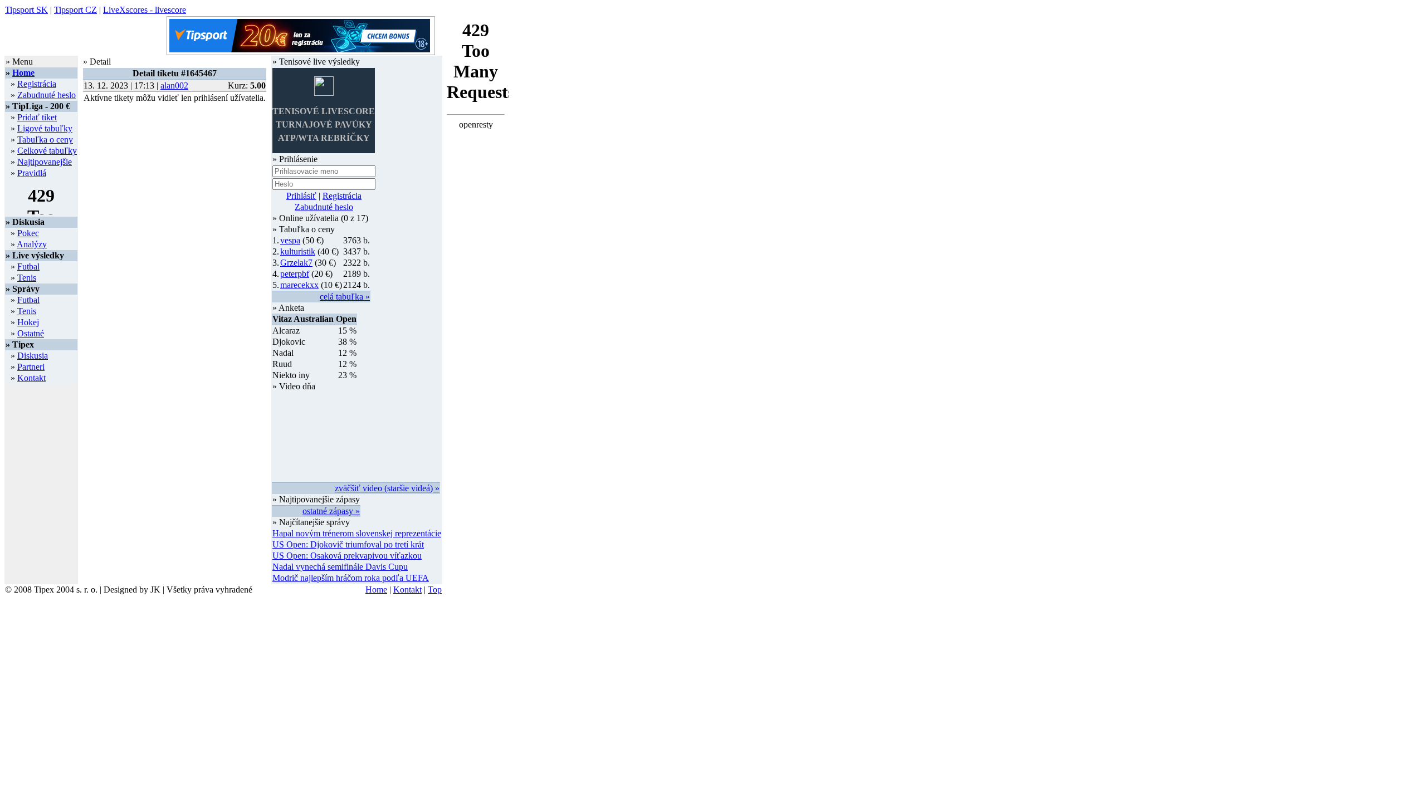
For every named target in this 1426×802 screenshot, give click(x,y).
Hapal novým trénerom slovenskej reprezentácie (356, 533)
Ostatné (30, 333)
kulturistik (297, 251)
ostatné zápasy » (331, 511)
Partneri (31, 366)
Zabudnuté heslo (46, 95)
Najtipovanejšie (44, 162)
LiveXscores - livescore (144, 9)
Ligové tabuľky (44, 128)
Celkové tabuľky (47, 150)
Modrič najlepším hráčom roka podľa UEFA (350, 578)
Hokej (28, 322)
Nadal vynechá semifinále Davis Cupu (340, 566)
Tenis (26, 277)
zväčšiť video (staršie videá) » (387, 488)
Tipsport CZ (75, 9)
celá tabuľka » (345, 296)
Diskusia (32, 355)
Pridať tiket (37, 117)
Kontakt (31, 378)
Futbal (28, 266)
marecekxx (299, 285)
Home (23, 72)
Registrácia (36, 84)
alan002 (174, 85)
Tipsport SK (26, 9)
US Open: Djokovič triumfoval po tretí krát (348, 544)
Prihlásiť (301, 195)
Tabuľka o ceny (45, 139)
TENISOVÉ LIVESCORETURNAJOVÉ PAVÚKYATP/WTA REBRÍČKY (323, 124)
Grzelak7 (296, 262)
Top (435, 589)
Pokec (28, 233)
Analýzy (32, 244)
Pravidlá (31, 173)
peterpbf (294, 273)
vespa (290, 240)
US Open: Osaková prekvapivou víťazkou (347, 555)
